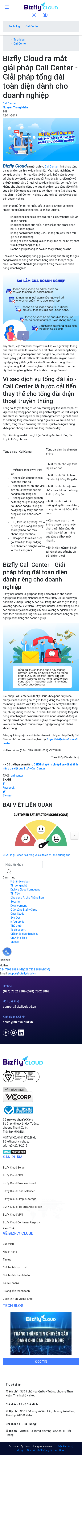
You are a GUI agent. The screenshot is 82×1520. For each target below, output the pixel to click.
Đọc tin (41, 1361)
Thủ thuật (16, 925)
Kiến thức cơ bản (20, 881)
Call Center (32, 26)
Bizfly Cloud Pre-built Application (22, 1206)
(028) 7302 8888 (38, 991)
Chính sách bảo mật (15, 1267)
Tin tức (7, 1259)
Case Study (17, 913)
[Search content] (9, 872)
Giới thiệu (8, 1243)
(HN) (12, 969)
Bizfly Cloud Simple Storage (19, 1198)
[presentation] (74, 835)
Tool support (18, 929)
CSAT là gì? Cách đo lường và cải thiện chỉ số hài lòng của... (37, 854)
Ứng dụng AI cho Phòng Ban (27, 897)
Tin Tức (15, 893)
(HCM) (37, 969)
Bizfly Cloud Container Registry (21, 1222)
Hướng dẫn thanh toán (16, 1290)
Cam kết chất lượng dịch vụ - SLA (45, 1450)
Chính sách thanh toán (16, 1275)
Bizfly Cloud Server (14, 1167)
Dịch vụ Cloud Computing (25, 889)
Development (18, 905)
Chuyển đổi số (18, 937)
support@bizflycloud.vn (19, 1006)
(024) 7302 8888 (14, 991)
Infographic (17, 921)
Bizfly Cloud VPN (13, 1214)
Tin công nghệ (18, 885)
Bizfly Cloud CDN (13, 1175)
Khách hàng (10, 1251)
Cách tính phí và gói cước (17, 1298)
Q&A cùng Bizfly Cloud (23, 909)
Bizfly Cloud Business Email (19, 1183)
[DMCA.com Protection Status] (14, 1151)
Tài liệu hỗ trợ (11, 1283)
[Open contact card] (7, 951)
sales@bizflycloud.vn (18, 1022)
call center (17, 775)
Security (15, 901)
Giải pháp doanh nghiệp (24, 933)
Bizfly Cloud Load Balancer (19, 1191)
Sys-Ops (15, 917)
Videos (14, 941)
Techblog (14, 26)
